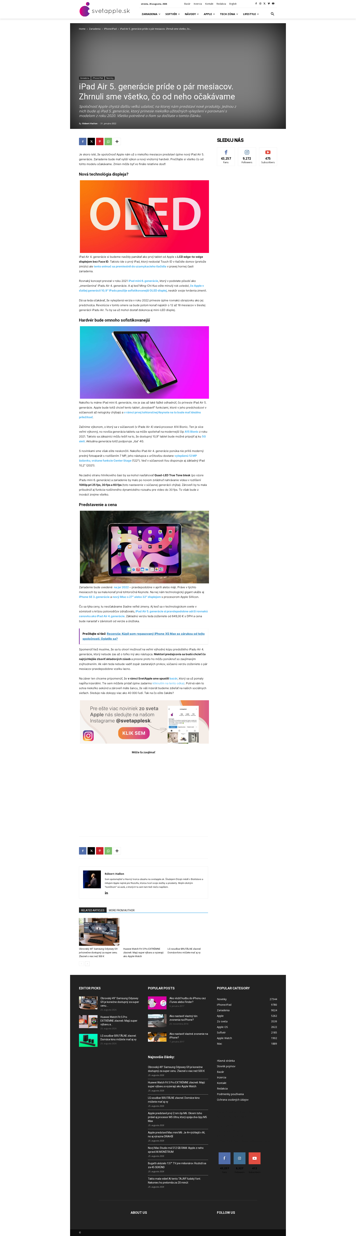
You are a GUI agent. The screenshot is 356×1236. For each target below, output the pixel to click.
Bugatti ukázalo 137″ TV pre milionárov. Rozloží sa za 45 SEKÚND (177, 1165)
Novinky (109, 78)
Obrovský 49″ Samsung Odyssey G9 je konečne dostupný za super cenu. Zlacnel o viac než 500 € (98, 952)
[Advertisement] (143, 793)
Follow (247, 150)
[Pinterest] (99, 141)
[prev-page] (81, 963)
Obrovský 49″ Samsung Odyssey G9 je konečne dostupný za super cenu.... (119, 1002)
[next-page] (87, 963)
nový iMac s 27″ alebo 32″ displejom (137, 597)
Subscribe (268, 150)
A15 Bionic (192, 431)
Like (226, 150)
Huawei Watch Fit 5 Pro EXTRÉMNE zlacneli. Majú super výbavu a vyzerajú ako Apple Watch (143, 952)
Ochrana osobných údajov (232, 1099)
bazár (173, 678)
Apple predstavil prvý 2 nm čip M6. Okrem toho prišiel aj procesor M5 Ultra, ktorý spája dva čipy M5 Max (177, 1117)
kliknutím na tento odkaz (168, 683)
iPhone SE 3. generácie (94, 597)
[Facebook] (256, 4)
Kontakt (221, 1083)
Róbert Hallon (90, 123)
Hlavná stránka (226, 1060)
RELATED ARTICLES (92, 910)
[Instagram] (260, 4)
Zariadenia (94, 28)
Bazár (220, 1072)
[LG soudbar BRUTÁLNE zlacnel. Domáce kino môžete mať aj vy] (188, 932)
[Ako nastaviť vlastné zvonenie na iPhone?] (157, 1037)
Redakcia (222, 1088)
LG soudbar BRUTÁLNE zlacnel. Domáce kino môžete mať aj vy (174, 1099)
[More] (117, 141)
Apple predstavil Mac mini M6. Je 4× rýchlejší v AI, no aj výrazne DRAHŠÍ (176, 1134)
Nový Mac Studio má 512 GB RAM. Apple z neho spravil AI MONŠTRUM (176, 1149)
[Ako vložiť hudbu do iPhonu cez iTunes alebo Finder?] (157, 1002)
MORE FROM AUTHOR (122, 910)
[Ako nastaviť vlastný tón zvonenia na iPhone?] (157, 1020)
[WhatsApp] (108, 141)
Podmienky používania (230, 1094)
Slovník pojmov (226, 1066)
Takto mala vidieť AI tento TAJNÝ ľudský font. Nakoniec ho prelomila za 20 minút (174, 1180)
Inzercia (221, 1077)
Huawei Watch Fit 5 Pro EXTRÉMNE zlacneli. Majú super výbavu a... (118, 1021)
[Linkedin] (108, 893)
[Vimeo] (269, 4)
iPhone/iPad (110, 28)
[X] (265, 4)
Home (82, 28)
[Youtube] (273, 4)
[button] (272, 14)
